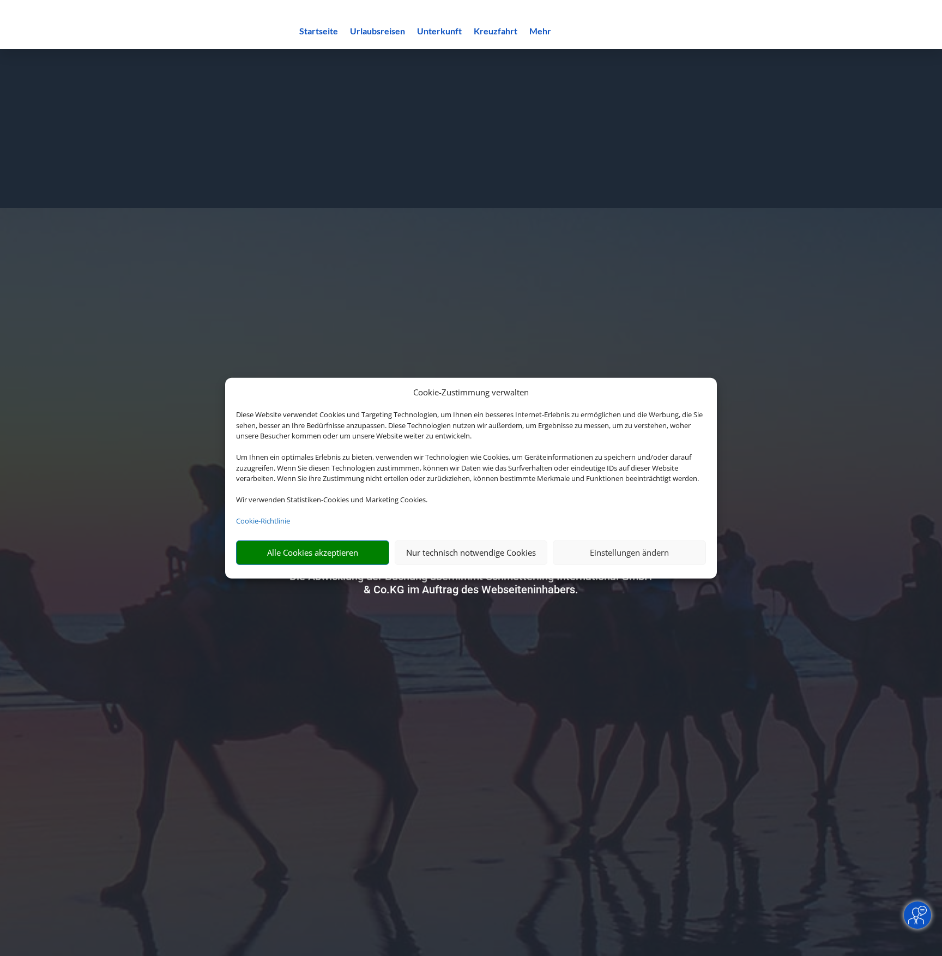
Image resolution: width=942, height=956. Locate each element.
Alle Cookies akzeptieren (312, 552)
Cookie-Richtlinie (263, 521)
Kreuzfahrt (495, 31)
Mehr (540, 31)
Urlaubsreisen (377, 31)
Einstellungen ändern (629, 552)
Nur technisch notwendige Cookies (471, 552)
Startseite (318, 31)
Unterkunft (439, 31)
